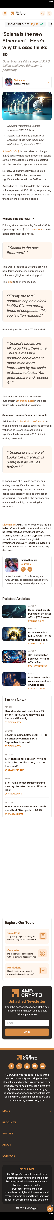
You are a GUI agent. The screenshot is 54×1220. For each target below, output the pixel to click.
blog (10, 281)
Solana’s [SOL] (10, 151)
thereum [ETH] (25, 400)
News (31, 673)
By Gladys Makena (37, 666)
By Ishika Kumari (36, 689)
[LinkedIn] (29, 569)
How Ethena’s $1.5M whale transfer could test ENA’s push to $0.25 (26, 808)
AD (50, 1)
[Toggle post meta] (48, 82)
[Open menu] (4, 13)
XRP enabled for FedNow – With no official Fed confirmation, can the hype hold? (25, 762)
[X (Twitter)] (23, 569)
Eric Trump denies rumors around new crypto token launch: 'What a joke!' (40, 681)
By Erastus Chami (14, 814)
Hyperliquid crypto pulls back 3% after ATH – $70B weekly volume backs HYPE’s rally (24, 715)
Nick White (38, 229)
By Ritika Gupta (36, 621)
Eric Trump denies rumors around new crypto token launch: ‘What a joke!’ (25, 786)
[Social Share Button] (50, 1208)
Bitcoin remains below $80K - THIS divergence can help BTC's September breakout (39, 636)
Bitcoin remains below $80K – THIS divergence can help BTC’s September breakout (26, 738)
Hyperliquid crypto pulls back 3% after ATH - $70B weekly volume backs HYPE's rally (39, 613)
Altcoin (32, 606)
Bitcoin (32, 628)
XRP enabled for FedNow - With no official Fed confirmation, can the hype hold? (39, 658)
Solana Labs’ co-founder (31, 421)
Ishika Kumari (22, 83)
